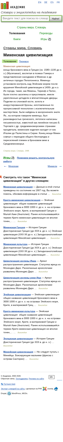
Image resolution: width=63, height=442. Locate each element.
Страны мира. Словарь (31, 27)
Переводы (46, 33)
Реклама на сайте (36, 379)
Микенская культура (15, 244)
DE (45, 2)
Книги (16, 39)
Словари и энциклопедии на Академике (29, 12)
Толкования (17, 33)
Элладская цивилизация (18, 338)
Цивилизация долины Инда (19, 261)
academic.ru (13, 5)
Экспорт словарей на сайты (13, 389)
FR (58, 2)
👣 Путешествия (8, 384)
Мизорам (13, 166)
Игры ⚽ (46, 39)
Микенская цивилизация (18, 186)
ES (52, 2)
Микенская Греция (14, 227)
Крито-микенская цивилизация (21, 200)
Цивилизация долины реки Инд (22, 277)
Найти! (55, 18)
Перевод (24, 61)
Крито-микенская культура (19, 311)
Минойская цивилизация (18, 351)
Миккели (52, 166)
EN (39, 2)
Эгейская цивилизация (17, 294)
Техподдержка (22, 379)
